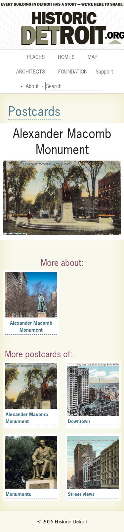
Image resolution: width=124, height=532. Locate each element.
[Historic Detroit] (62, 25)
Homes (66, 57)
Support (104, 71)
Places (36, 57)
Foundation (72, 71)
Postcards (34, 111)
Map (93, 57)
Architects (30, 71)
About (32, 86)
